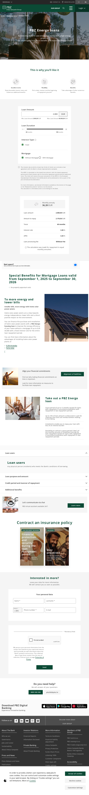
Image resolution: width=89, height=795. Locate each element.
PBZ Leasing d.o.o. (73, 741)
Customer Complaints (53, 759)
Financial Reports (30, 736)
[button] (86, 769)
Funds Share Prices (52, 752)
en (85, 2)
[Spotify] (38, 721)
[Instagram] (32, 721)
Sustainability (7, 746)
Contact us (56, 2)
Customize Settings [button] (75, 788)
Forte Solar (10, 348)
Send (44, 667)
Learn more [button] (75, 505)
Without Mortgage (31, 158)
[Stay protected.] (57, 546)
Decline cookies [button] (75, 781)
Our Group (55, 8)
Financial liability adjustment (51, 740)
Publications (6, 764)
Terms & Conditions (52, 736)
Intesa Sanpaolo (51, 745)
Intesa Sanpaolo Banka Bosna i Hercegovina (75, 749)
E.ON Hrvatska (11, 346)
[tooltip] (35, 140)
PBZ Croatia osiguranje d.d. (77, 745)
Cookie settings (50, 765)
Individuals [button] (6, 2)
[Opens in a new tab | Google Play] (64, 706)
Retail (3, 16)
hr (79, 2)
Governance (6, 739)
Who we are (6, 736)
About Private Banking (32, 751)
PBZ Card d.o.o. (72, 738)
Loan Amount (27, 110)
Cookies (32, 780)
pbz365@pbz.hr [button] (52, 692)
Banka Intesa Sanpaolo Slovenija (75, 755)
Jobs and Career (7, 743)
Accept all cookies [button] (75, 774)
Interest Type (28, 140)
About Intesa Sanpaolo (10, 750)
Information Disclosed (32, 739)
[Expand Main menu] (71, 8)
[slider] (26, 129)
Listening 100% (50, 755)
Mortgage (25, 154)
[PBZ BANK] (12, 8)
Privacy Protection (51, 748)
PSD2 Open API (50, 762)
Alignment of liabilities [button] (72, 374)
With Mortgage (48, 158)
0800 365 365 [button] (36, 692)
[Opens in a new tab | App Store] (49, 706)
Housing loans (12, 16)
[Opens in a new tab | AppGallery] (79, 706)
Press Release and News (10, 761)
